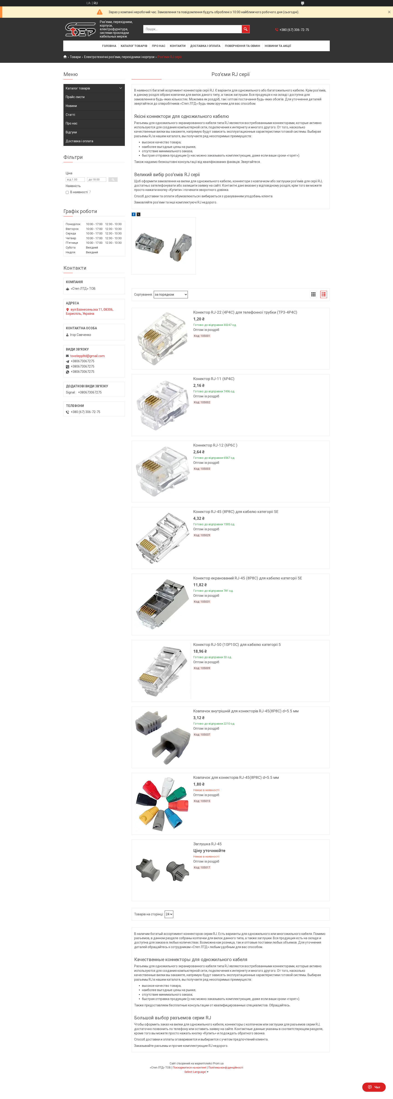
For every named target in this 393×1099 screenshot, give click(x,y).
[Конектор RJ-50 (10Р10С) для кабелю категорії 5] (162, 670)
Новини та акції (278, 46)
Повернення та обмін (242, 46)
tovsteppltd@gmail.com (87, 356)
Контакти (178, 46)
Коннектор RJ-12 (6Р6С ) (215, 445)
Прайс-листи (75, 97)
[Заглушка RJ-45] (162, 870)
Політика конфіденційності (225, 1067)
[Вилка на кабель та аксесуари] (163, 246)
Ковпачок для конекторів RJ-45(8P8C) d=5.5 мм (236, 777)
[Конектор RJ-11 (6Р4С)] (162, 405)
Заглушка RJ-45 (207, 844)
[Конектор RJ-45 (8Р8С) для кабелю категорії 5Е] (162, 538)
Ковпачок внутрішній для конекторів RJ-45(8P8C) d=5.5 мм (246, 711)
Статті (70, 115)
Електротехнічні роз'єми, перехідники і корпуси (119, 57)
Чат (377, 1087)
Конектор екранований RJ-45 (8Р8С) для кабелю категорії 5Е (247, 578)
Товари (75, 57)
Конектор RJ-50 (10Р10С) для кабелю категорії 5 (237, 644)
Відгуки (71, 132)
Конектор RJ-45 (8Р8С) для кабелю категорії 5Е (235, 512)
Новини (71, 106)
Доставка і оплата (205, 46)
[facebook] (134, 215)
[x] (138, 215)
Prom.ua (218, 1063)
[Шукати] (245, 29)
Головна (109, 46)
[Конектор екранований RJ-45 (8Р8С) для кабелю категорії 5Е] (162, 604)
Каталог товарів (134, 46)
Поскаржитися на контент (189, 1067)
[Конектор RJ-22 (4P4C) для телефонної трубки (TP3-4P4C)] (162, 338)
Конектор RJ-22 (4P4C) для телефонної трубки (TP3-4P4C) (245, 312)
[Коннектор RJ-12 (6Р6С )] (162, 471)
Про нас (158, 46)
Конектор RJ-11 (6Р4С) (213, 379)
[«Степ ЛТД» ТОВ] (80, 29)
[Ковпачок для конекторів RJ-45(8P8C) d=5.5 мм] (162, 803)
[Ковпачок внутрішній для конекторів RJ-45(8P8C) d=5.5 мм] (162, 737)
